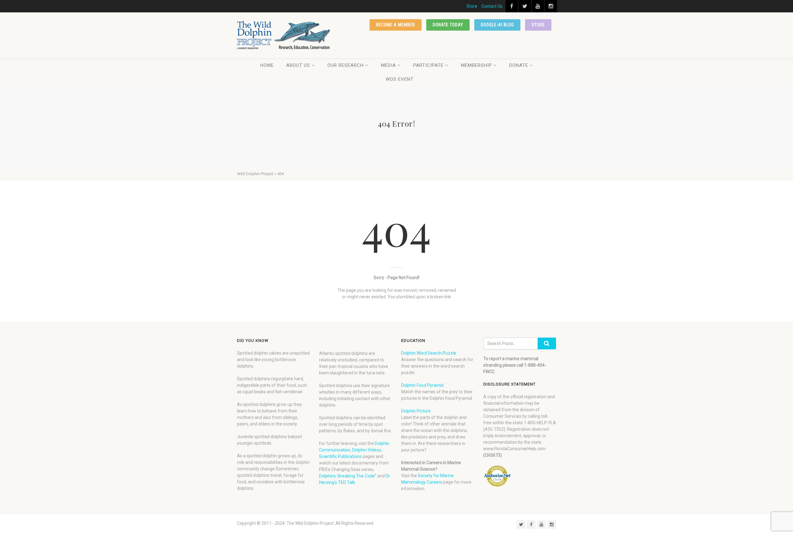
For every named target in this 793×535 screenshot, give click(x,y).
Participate (428, 65)
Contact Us (491, 6)
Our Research (345, 65)
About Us (298, 65)
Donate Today (448, 24)
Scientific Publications (340, 456)
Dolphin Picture (416, 410)
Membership (476, 65)
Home (267, 65)
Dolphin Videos (366, 449)
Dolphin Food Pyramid (422, 385)
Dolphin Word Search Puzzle (428, 353)
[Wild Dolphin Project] (284, 35)
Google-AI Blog (497, 24)
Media (388, 65)
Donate (518, 65)
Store (472, 6)
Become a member (395, 24)
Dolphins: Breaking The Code (347, 475)
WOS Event (400, 79)
